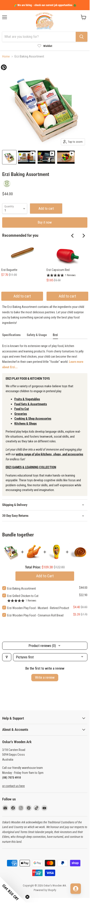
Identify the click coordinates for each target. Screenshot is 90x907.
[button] (13, 889)
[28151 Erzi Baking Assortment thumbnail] (9, 157)
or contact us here (13, 786)
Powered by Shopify (45, 890)
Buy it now (45, 222)
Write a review (45, 677)
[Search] (81, 37)
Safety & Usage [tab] (37, 335)
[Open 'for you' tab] (75, 888)
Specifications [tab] (11, 335)
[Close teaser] (27, 897)
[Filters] (6, 657)
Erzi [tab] (55, 335)
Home (6, 56)
